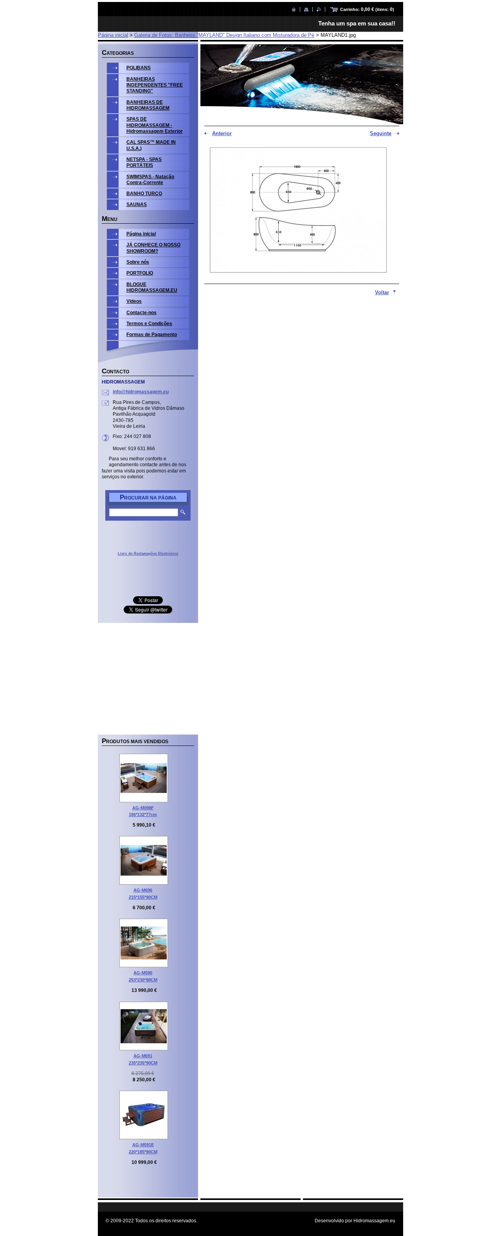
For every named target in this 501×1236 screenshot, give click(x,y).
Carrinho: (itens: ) (367, 9)
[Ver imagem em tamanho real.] (143, 778)
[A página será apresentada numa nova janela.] (298, 210)
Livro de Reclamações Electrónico (148, 554)
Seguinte (380, 133)
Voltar (382, 292)
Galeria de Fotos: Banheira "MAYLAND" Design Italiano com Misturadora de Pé (224, 35)
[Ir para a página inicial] (294, 9)
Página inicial (113, 35)
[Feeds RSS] (319, 9)
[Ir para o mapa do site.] (306, 9)
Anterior (222, 133)
